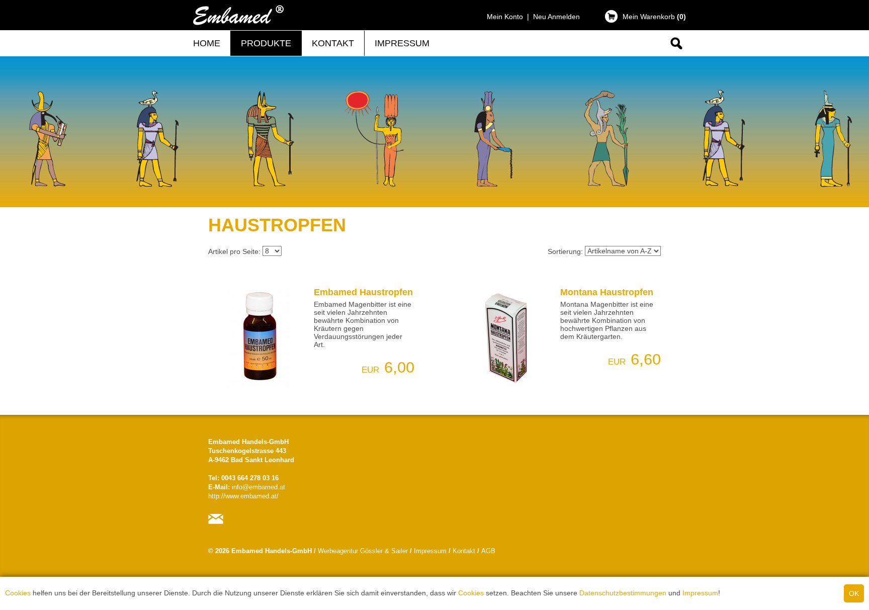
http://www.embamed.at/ (243, 496)
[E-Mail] (218, 524)
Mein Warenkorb (654, 17)
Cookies (18, 593)
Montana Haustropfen (606, 292)
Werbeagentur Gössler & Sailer (363, 551)
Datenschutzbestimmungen (622, 593)
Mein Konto (505, 17)
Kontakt (333, 43)
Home (206, 43)
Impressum (700, 593)
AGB (488, 551)
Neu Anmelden (556, 17)
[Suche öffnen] (675, 51)
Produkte (266, 43)
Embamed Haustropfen (363, 292)
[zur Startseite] (238, 25)
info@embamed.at (258, 487)
